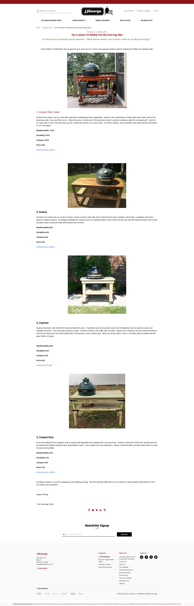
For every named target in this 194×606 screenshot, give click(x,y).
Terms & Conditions (125, 578)
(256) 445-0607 (129, 11)
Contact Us (122, 561)
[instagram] (141, 557)
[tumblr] (151, 557)
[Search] (38, 11)
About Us (122, 564)
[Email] (93, 510)
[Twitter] (97, 510)
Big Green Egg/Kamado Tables (51, 20)
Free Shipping (123, 567)
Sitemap (121, 583)
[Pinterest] (105, 510)
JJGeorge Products (78, 20)
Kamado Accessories (103, 20)
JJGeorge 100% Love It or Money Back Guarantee (127, 558)
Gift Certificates (105, 557)
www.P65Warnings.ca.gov (173, 604)
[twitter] (156, 557)
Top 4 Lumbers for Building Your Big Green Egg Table (97, 34)
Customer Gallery (124, 572)
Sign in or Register (145, 11)
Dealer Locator (125, 20)
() (156, 11)
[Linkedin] (101, 510)
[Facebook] (89, 510)
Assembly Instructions (126, 570)
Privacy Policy (123, 575)
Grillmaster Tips (146, 20)
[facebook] (146, 557)
